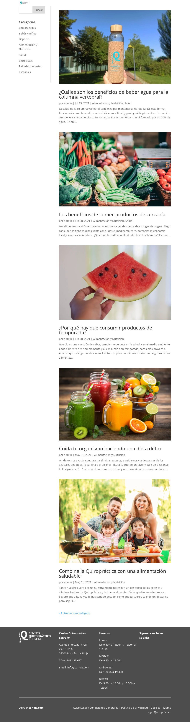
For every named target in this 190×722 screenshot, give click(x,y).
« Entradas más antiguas (74, 613)
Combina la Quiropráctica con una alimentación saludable (112, 573)
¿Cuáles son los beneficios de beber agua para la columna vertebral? (113, 94)
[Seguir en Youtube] (157, 649)
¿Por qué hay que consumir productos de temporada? (105, 330)
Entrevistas (26, 60)
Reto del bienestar (30, 66)
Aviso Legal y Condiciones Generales (95, 707)
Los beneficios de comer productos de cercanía (112, 214)
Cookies (155, 707)
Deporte (24, 39)
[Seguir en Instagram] (144, 662)
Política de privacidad (134, 707)
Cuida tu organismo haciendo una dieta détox (110, 448)
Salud (22, 55)
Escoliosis (25, 72)
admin (68, 103)
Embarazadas (27, 27)
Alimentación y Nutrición (107, 103)
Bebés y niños (27, 33)
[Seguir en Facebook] (144, 649)
